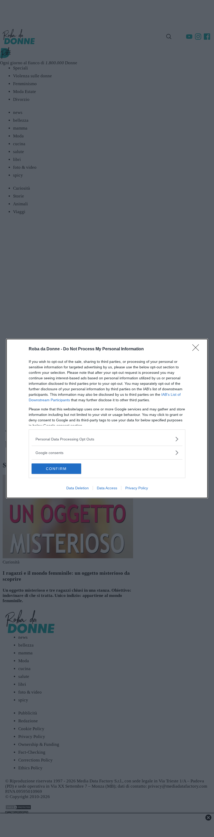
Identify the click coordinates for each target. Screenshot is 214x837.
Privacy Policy (136, 488)
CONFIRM (56, 469)
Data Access (107, 488)
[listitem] (107, 439)
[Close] (197, 349)
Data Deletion (77, 488)
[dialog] (107, 418)
